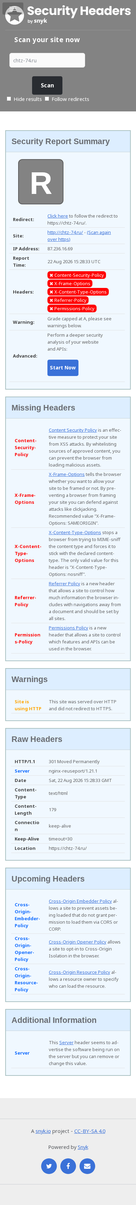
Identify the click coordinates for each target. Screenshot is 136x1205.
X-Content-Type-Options (75, 532)
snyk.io (43, 1130)
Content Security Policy (73, 430)
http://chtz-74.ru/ (65, 232)
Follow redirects (70, 98)
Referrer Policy (64, 583)
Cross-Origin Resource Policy (79, 972)
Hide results (27, 98)
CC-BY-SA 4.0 (89, 1130)
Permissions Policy (68, 628)
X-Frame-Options (67, 474)
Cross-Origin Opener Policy (77, 942)
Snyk (83, 1146)
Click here (57, 216)
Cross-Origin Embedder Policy (80, 901)
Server (66, 1042)
